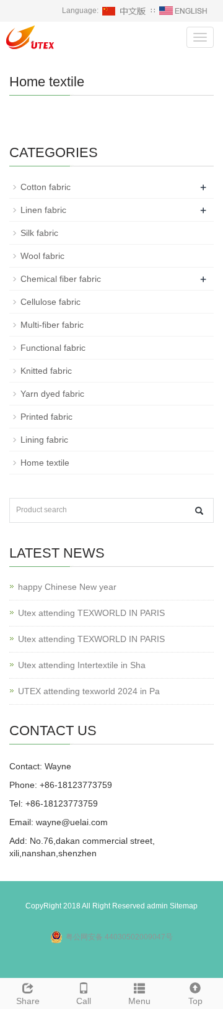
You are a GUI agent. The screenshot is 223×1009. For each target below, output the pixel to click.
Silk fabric (39, 233)
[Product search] (199, 510)
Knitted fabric (46, 371)
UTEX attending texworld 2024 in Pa (89, 691)
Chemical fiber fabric (60, 279)
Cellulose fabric (50, 302)
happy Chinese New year (67, 587)
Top (195, 1001)
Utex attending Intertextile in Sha (82, 665)
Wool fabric (42, 256)
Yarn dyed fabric (52, 394)
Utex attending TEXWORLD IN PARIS (91, 613)
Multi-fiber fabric (52, 325)
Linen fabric (43, 210)
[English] (183, 10)
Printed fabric (46, 417)
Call (83, 1001)
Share (28, 1001)
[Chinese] (124, 10)
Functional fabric (52, 348)
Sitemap (184, 906)
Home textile (44, 463)
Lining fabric (44, 440)
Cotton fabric (45, 187)
